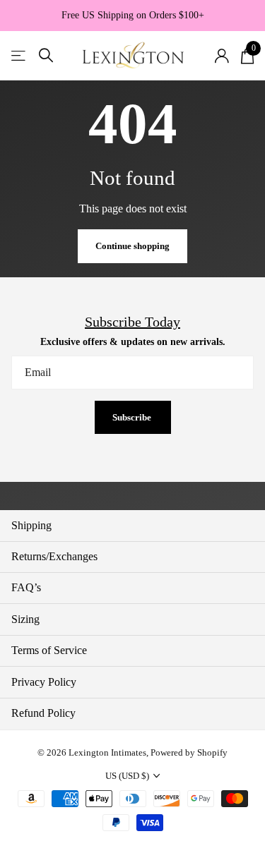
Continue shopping (132, 246)
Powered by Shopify (189, 752)
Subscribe (132, 417)
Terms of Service (49, 650)
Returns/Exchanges (54, 556)
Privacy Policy (43, 682)
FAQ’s (26, 587)
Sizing (25, 619)
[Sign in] (221, 56)
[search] (46, 55)
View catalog (19, 55)
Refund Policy (43, 713)
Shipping (31, 525)
